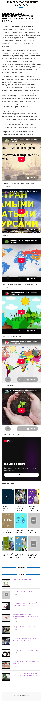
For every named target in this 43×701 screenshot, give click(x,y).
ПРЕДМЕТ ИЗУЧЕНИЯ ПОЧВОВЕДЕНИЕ (25, 650)
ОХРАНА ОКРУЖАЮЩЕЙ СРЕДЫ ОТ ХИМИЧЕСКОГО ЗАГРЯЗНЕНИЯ (24, 639)
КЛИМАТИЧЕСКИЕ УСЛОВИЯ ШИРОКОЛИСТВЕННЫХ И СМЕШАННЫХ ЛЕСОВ (26, 617)
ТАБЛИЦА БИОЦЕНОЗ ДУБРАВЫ (23, 591)
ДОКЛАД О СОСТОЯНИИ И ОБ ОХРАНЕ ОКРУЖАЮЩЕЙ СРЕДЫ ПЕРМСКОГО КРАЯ (26, 674)
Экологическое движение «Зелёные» (21, 3)
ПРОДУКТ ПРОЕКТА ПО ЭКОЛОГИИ (24, 627)
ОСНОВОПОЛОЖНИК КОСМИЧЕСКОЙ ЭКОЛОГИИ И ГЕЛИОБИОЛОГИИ (25, 604)
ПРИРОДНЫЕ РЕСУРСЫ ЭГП (22, 580)
